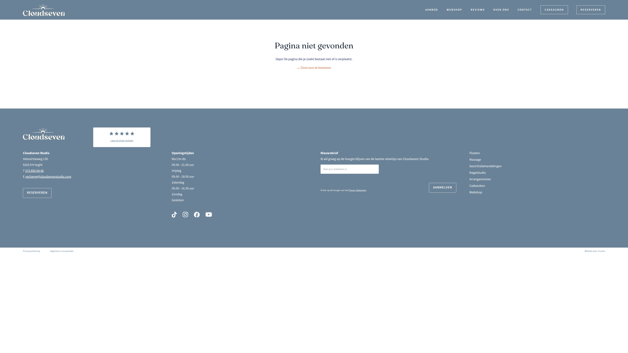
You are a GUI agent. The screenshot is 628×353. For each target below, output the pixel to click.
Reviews (478, 10)
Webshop (454, 10)
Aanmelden (442, 187)
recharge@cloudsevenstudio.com (48, 176)
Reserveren (591, 10)
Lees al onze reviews (122, 141)
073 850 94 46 (34, 170)
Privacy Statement (357, 190)
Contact (525, 10)
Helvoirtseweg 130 (35, 159)
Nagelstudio (477, 172)
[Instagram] (185, 215)
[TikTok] (174, 215)
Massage (475, 159)
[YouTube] (209, 215)
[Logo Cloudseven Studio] (64, 10)
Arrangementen (480, 179)
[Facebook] (197, 215)
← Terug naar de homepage (314, 67)
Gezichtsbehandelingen (485, 166)
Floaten (474, 153)
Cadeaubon (554, 10)
